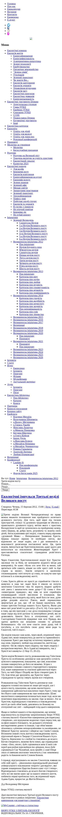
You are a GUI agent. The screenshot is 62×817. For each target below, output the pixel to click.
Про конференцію (28, 465)
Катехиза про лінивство (31, 314)
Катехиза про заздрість (31, 306)
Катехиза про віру (28, 276)
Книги (16, 403)
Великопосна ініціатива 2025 (28, 355)
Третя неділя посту (29, 260)
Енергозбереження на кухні (27, 177)
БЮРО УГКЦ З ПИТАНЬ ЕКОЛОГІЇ (20, 810)
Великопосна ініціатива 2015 (28, 317)
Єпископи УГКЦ (22, 112)
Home (12, 478)
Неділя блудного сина (30, 247)
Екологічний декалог (24, 161)
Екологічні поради (16, 166)
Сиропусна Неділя (28, 223)
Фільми (17, 376)
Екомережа (13, 17)
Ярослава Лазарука (23, 427)
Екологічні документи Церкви (22, 101)
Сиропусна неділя (28, 252)
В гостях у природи (23, 206)
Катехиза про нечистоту (31, 303)
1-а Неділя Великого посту (33, 225)
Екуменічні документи (25, 120)
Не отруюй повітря (23, 209)
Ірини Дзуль (19, 438)
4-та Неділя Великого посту (33, 233)
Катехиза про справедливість (34, 287)
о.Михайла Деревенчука (25, 446)
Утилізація (18, 74)
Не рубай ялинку (22, 214)
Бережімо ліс (19, 212)
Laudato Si (18, 462)
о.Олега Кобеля (21, 435)
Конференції (13, 460)
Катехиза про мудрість (30, 285)
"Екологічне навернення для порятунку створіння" (25, 799)
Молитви (18, 147)
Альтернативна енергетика (27, 61)
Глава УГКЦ (19, 107)
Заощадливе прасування (25, 190)
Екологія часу (20, 91)
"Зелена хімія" (20, 72)
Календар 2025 (20, 163)
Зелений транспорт (23, 77)
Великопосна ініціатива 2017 (28, 322)
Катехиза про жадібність (31, 301)
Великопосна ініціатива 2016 (28, 320)
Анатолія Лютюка (22, 451)
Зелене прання (20, 182)
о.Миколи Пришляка (24, 430)
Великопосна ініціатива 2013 (28, 271)
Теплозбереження (22, 196)
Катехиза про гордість (30, 298)
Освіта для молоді (22, 134)
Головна (11, 3)
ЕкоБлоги (12, 414)
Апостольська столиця (24, 104)
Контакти (12, 14)
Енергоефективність (23, 58)
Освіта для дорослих (23, 136)
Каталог (17, 400)
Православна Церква (24, 118)
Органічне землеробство (25, 69)
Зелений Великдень (23, 220)
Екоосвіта (12, 128)
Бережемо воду (21, 171)
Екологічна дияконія (23, 96)
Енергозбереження (23, 56)
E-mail (55, 507)
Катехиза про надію (29, 279)
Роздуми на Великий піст (26, 155)
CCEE (16, 115)
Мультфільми (20, 379)
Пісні (16, 392)
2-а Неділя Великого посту (33, 228)
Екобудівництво (21, 66)
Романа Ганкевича (22, 449)
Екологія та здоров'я (23, 204)
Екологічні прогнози (23, 93)
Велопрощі (19, 325)
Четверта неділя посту (30, 263)
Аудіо (10, 384)
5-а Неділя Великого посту (33, 236)
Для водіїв (18, 169)
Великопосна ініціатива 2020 (28, 333)
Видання (11, 11)
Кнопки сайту (14, 411)
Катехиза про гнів (28, 311)
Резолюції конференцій (25, 139)
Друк (48, 507)
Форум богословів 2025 (25, 473)
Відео (10, 365)
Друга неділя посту (29, 258)
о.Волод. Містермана (24, 422)
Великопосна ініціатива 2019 (28, 330)
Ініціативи (12, 217)
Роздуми (11, 153)
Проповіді (12, 142)
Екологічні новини (17, 50)
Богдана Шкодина (22, 433)
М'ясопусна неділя (28, 249)
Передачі (17, 373)
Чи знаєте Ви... (21, 80)
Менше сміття (20, 188)
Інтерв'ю (11, 360)
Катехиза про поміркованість (34, 293)
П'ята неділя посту (28, 266)
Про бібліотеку (21, 398)
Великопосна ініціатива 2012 (28, 241)
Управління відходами (24, 88)
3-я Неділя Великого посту (33, 231)
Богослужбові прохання (25, 150)
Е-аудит (11, 20)
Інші (15, 123)
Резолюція (24, 468)
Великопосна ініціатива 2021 (28, 341)
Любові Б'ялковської (23, 454)
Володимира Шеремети (25, 419)
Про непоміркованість (30, 309)
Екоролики (19, 368)
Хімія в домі (19, 198)
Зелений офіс (20, 185)
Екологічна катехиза (17, 126)
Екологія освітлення (23, 174)
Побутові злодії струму (25, 201)
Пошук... (5, 483)
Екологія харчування (24, 83)
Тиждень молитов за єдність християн (33, 158)
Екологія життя (15, 53)
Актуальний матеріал (24, 381)
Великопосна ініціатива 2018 (28, 328)
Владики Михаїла (22, 416)
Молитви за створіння (18, 144)
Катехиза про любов (29, 282)
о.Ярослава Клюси (22, 441)
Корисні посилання (17, 408)
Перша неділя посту (29, 255)
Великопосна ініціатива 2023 (28, 349)
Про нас (11, 6)
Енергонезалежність (23, 99)
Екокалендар (13, 9)
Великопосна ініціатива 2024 (28, 352)
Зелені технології (22, 64)
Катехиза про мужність (31, 290)
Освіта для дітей (21, 131)
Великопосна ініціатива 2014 (28, 295)
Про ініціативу (26, 244)
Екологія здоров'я (22, 85)
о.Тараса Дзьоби (21, 425)
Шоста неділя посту (29, 268)
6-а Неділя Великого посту (33, 239)
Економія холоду (21, 179)
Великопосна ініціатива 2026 (28, 357)
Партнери (12, 406)
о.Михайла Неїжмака (24, 443)
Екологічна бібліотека (18, 395)
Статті (10, 363)
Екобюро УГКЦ (21, 109)
